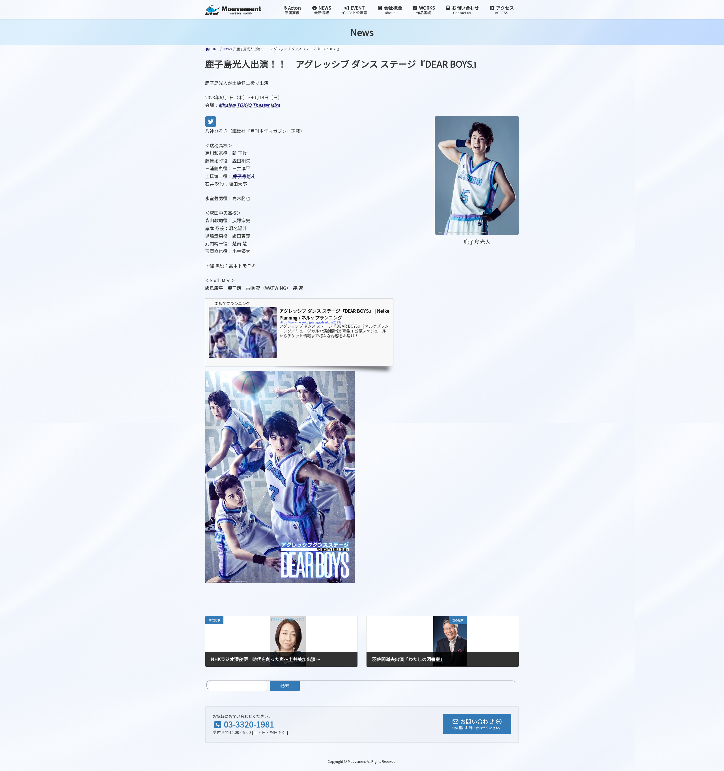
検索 (284, 686)
